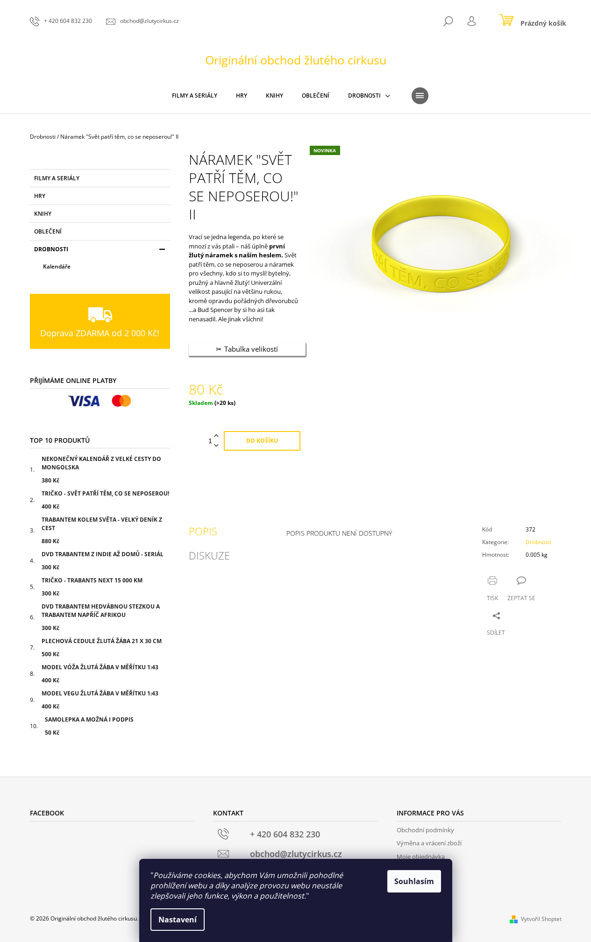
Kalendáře (57, 266)
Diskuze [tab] (209, 555)
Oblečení (48, 231)
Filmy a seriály (56, 178)
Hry (39, 196)
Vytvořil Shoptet (541, 919)
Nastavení (177, 919)
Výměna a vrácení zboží (429, 843)
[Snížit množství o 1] (216, 446)
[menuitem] (195, 95)
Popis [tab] (203, 531)
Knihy (42, 214)
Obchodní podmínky (425, 830)
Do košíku (262, 441)
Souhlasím (414, 881)
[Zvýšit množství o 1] (216, 436)
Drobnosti (51, 249)
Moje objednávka (421, 856)
